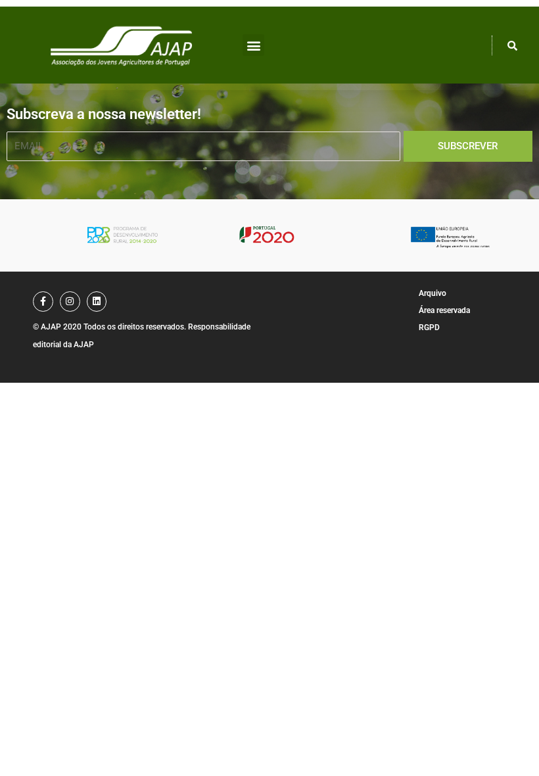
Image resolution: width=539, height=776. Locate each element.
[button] (253, 45)
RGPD (429, 327)
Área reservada (444, 310)
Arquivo (432, 293)
